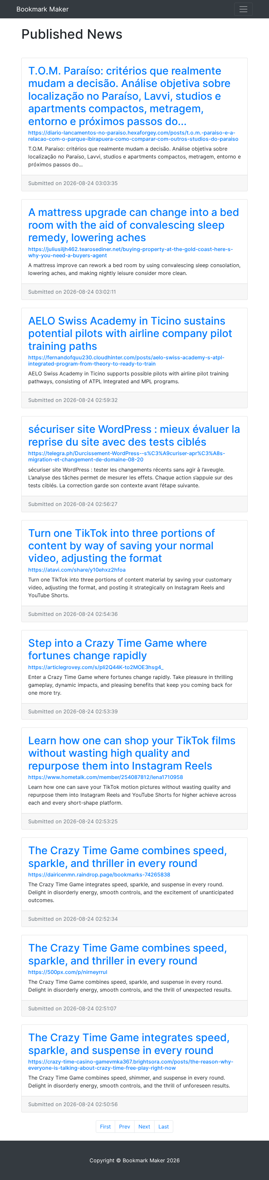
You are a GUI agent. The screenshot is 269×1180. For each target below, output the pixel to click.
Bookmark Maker (42, 9)
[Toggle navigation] (243, 9)
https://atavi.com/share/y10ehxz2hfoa (77, 569)
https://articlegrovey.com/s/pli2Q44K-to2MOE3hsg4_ (95, 667)
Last (163, 1126)
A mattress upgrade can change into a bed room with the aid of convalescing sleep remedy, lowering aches (133, 225)
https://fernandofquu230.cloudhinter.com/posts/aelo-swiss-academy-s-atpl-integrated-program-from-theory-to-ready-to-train (126, 360)
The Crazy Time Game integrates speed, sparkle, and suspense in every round (129, 1043)
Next (144, 1126)
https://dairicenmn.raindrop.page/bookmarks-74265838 (99, 874)
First (105, 1126)
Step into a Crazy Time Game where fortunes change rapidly (117, 649)
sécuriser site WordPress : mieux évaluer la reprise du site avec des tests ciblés (134, 435)
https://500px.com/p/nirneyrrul (67, 972)
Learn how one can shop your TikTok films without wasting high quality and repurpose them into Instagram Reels (132, 753)
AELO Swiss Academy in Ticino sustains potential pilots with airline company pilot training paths (130, 333)
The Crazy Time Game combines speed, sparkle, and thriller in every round (127, 856)
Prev (124, 1126)
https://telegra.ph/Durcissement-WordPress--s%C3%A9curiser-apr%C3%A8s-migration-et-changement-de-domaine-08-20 (126, 456)
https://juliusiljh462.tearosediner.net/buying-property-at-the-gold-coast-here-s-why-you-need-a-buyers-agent (130, 252)
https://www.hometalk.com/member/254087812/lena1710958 (105, 777)
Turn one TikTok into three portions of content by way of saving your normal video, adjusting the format (121, 546)
